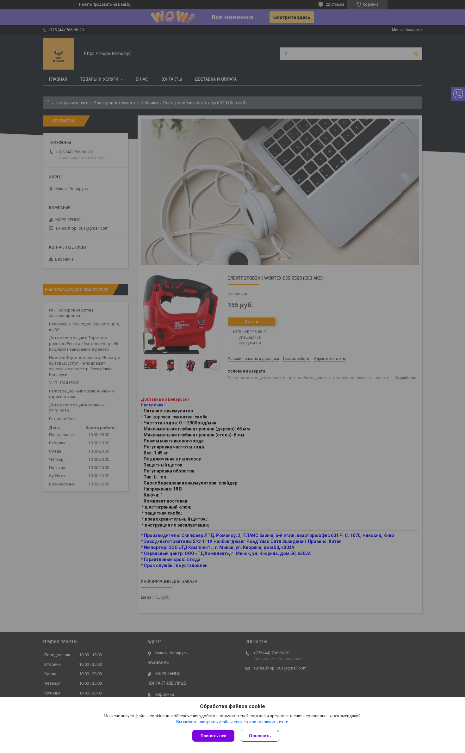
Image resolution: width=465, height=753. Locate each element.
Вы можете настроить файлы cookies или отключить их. (230, 721)
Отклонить (260, 735)
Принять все (213, 735)
